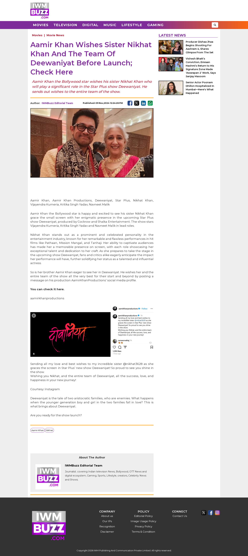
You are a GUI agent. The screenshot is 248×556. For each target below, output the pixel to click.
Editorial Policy (143, 516)
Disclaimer (107, 531)
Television (65, 25)
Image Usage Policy (143, 521)
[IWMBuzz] (39, 11)
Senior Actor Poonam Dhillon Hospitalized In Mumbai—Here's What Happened (200, 88)
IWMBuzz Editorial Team (57, 103)
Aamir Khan (37, 430)
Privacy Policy (143, 526)
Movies (40, 25)
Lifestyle (131, 25)
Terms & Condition (143, 531)
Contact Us (180, 516)
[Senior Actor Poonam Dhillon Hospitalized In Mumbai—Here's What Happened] (171, 88)
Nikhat (49, 430)
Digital (90, 25)
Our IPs (107, 521)
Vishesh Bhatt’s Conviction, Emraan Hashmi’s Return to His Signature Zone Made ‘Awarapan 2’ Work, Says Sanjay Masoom (201, 67)
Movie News (55, 35)
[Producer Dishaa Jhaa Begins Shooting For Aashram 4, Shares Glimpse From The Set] (171, 47)
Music (109, 25)
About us (107, 516)
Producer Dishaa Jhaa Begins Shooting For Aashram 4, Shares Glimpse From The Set (199, 47)
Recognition (107, 526)
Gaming (155, 25)
